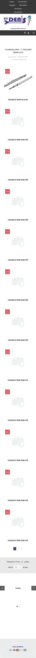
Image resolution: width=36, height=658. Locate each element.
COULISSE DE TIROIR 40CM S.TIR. (18, 420)
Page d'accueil (12, 57)
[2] (18, 606)
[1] (17, 606)
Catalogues (12, 5)
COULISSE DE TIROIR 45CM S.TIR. (18, 460)
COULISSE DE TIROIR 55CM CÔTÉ (18, 300)
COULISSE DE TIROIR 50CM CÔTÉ (18, 260)
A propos (11, 1)
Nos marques (18, 8)
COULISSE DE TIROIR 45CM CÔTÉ (18, 220)
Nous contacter (18, 12)
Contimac (18, 588)
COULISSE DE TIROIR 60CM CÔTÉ (18, 340)
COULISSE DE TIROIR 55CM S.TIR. (18, 540)
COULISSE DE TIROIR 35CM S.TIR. (18, 380)
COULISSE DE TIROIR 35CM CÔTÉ (18, 140)
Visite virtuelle (23, 5)
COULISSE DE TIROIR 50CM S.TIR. (18, 500)
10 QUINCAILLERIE (23, 57)
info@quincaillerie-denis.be (18, 28)
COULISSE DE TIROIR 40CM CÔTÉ (18, 180)
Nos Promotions (22, 1)
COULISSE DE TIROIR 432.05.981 (18, 100)
